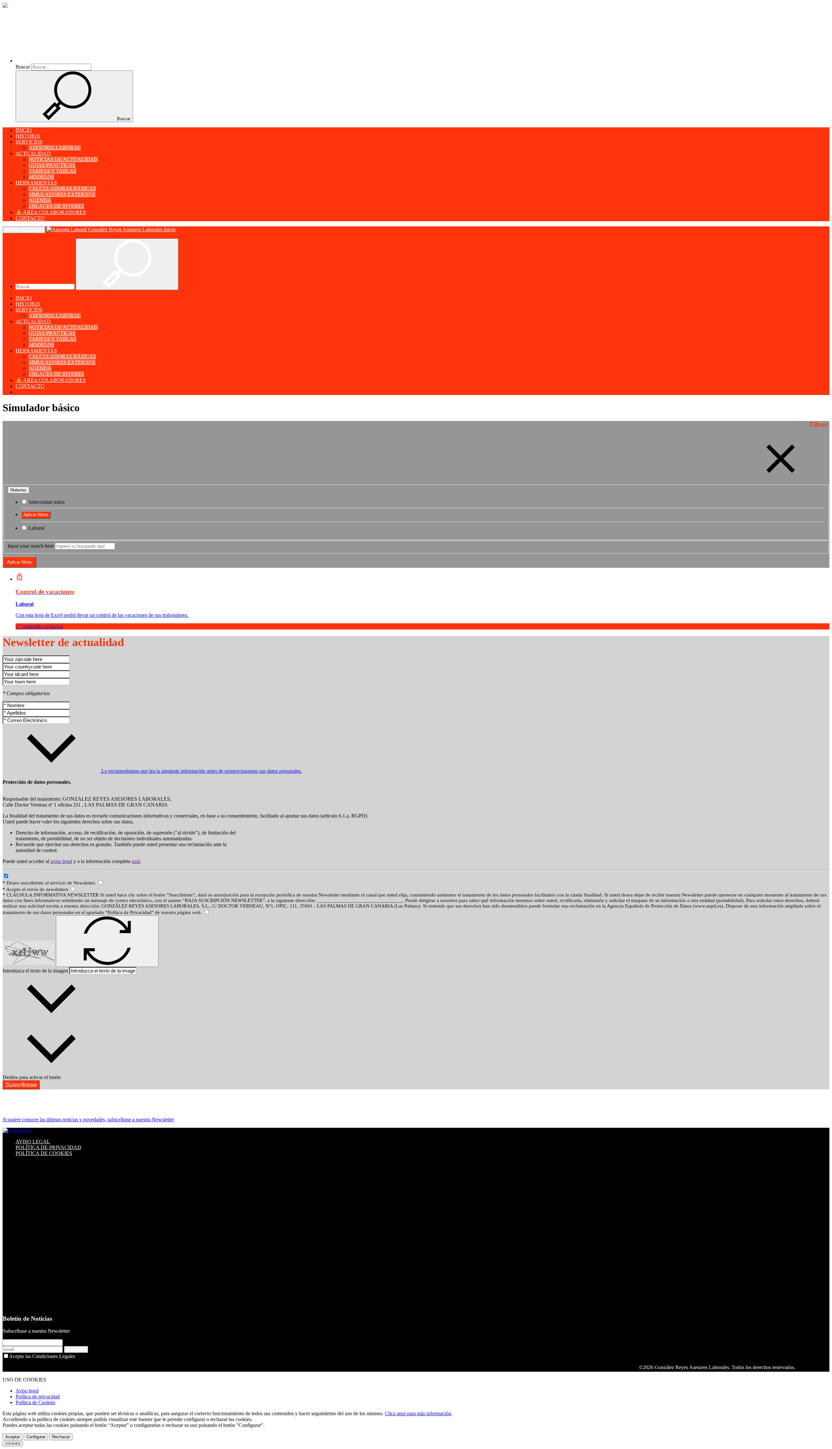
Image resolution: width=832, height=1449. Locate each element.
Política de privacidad (38, 1396)
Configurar (36, 1436)
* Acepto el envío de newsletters (36, 889)
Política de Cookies (35, 1402)
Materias (18, 490)
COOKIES (12, 1443)
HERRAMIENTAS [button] (36, 182)
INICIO (24, 130)
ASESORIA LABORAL (55, 147)
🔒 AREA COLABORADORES (51, 212)
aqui (136, 861)
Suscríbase (21, 1084)
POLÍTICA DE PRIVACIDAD (48, 1147)
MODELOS (41, 177)
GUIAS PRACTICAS (52, 165)
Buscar (23, 67)
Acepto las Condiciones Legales (42, 1356)
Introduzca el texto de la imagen (35, 970)
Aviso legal (27, 1390)
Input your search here (31, 546)
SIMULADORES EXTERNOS (62, 194)
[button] (72, 60)
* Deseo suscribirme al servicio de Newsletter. (50, 882)
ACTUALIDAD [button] (33, 153)
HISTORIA (28, 136)
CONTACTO (30, 218)
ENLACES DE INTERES (56, 206)
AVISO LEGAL (33, 1141)
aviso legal (61, 861)
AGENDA (40, 200)
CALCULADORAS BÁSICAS (62, 188)
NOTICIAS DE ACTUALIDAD (63, 159)
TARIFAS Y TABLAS (52, 171)
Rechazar (61, 1436)
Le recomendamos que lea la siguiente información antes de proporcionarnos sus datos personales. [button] (201, 771)
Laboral (36, 528)
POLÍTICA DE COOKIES (44, 1153)
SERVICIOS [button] (29, 142)
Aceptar (12, 1436)
